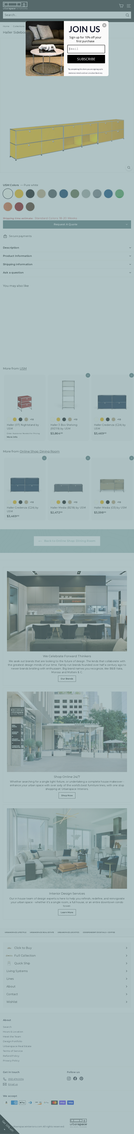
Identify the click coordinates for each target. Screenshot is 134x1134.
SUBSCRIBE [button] (86, 59)
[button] (104, 25)
